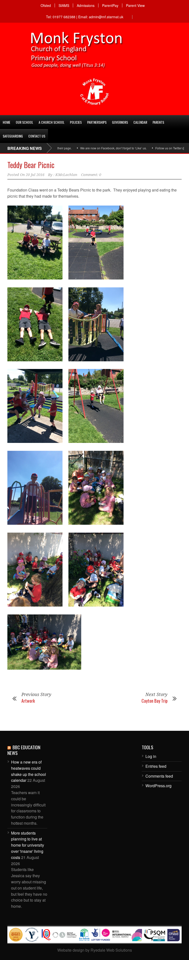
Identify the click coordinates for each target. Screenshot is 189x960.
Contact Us (36, 136)
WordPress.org (158, 785)
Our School (24, 122)
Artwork (28, 701)
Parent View (135, 5)
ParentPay (110, 5)
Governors (120, 122)
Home (6, 122)
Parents (158, 122)
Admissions (85, 5)
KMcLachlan (66, 175)
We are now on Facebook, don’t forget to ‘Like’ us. (93, 148)
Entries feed (155, 766)
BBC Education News (23, 750)
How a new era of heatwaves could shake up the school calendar (28, 771)
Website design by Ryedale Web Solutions (94, 950)
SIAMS (64, 5)
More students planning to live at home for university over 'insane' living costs (27, 845)
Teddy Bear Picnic (30, 164)
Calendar (140, 122)
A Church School (51, 122)
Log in (150, 756)
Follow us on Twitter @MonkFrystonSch (161, 148)
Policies (76, 122)
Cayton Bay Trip (155, 701)
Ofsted (46, 5)
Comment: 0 (91, 175)
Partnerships (97, 122)
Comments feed (159, 776)
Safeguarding (13, 136)
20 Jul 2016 (35, 175)
